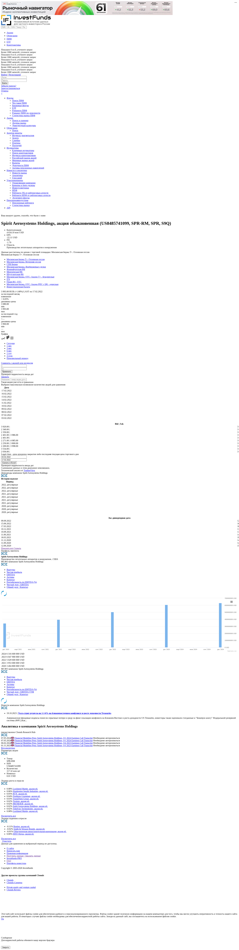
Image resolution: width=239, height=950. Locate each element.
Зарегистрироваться (10, 88)
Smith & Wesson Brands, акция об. (29, 829)
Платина (16, 143)
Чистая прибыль (14, 572)
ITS (8, 279)
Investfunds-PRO (14, 858)
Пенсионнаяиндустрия (17, 200)
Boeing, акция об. (21, 826)
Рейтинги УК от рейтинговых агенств (30, 193)
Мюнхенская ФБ (14, 272)
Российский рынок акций (24, 158)
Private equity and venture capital (21, 887)
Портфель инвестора (16, 863)
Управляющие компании (24, 183)
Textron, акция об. (21, 801)
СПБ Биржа (12, 264)
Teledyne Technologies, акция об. (28, 809)
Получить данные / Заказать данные (24, 856)
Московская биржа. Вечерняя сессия (24, 262)
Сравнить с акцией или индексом (17, 363)
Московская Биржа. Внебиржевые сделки (26, 267)
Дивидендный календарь (24, 125)
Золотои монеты (14, 133)
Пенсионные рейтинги (23, 203)
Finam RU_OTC (14, 282)
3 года (9, 356)
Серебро (16, 140)
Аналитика (17, 175)
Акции (10, 32)
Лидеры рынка (19, 123)
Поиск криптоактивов (22, 153)
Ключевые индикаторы (23, 150)
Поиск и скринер (20, 120)
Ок (2, 919)
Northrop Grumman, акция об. (26, 796)
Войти (4, 74)
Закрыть (5, 377)
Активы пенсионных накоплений (28, 168)
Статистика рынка (21, 205)
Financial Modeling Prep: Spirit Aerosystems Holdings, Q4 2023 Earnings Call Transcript (54, 743)
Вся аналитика (8, 748)
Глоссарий (17, 178)
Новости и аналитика (17, 170)
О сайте (10, 848)
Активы (10, 577)
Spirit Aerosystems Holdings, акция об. (30, 806)
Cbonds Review (14, 890)
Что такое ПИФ (19, 103)
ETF (9, 42)
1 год (9, 353)
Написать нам (13, 851)
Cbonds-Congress (14, 882)
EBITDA (11, 574)
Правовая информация (17, 853)
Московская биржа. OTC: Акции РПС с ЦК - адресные (33, 284)
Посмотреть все (8, 816)
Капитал (11, 579)
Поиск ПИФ (18, 100)
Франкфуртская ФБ (16, 269)
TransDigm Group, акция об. (26, 799)
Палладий (17, 145)
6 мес (9, 351)
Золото (15, 138)
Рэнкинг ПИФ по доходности (26, 113)
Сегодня (11, 343)
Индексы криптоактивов (24, 155)
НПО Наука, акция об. (23, 834)
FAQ (9, 861)
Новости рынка (19, 173)
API (8, 208)
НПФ (14, 190)
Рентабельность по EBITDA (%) (22, 582)
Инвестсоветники (20, 188)
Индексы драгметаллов (23, 135)
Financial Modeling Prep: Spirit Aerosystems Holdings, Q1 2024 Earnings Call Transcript (54, 738)
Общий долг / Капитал (17, 587)
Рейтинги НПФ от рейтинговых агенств (31, 195)
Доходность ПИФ (20, 165)
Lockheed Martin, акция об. (25, 789)
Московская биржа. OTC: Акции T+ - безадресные (30, 277)
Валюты (16, 163)
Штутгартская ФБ (15, 274)
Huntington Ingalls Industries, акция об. (30, 791)
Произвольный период (17, 358)
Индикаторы (13, 148)
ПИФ (9, 39)
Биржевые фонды (20, 105)
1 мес (9, 346)
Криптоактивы (14, 45)
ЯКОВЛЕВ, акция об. (23, 804)
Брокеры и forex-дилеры (23, 185)
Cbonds (10, 880)
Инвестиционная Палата (18, 287)
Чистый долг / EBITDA (18, 584)
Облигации (12, 36)
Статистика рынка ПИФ (23, 115)
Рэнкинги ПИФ (19, 110)
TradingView (29, 470)
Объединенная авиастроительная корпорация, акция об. (40, 831)
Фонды (10, 98)
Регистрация (15, 74)
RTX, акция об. (20, 794)
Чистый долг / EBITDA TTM (20, 692)
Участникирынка (15, 180)
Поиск (15, 130)
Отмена (4, 91)
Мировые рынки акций (23, 160)
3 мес (9, 348)
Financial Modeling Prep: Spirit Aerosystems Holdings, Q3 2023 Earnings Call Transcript (54, 745)
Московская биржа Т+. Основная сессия (26, 259)
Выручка (11, 569)
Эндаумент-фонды (21, 198)
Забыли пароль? (8, 86)
